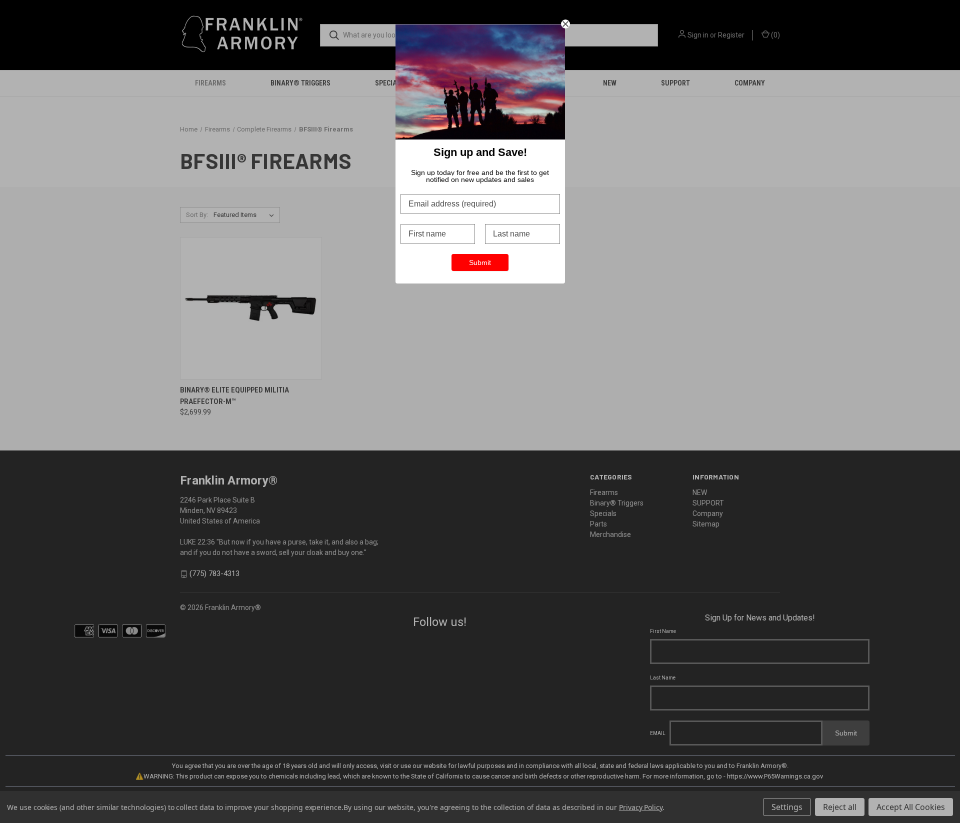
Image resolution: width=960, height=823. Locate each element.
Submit (480, 262)
